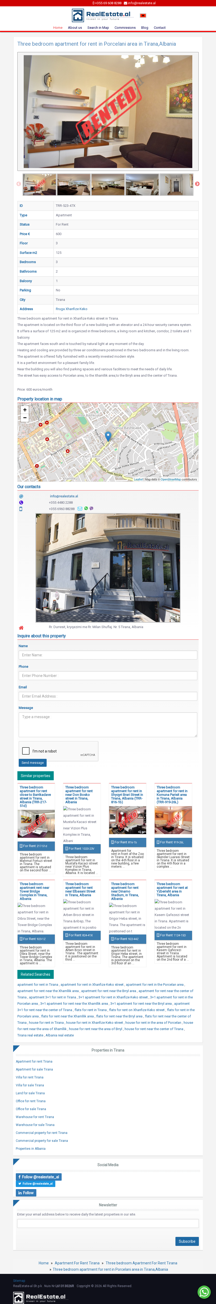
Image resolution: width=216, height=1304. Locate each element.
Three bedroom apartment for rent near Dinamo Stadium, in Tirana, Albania (125, 891)
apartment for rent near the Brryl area (109, 991)
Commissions (125, 28)
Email (23, 687)
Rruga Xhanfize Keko (71, 309)
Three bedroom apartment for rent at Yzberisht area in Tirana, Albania (172, 889)
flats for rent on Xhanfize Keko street (137, 1010)
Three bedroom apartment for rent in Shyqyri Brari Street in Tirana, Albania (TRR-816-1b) (127, 794)
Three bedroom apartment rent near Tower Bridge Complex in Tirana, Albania (34, 891)
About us (75, 28)
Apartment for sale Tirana (34, 1069)
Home (57, 28)
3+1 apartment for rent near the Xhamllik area (74, 1004)
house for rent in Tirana (47, 1023)
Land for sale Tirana (30, 1093)
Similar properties (35, 776)
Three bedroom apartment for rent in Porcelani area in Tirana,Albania (110, 1269)
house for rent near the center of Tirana (154, 1029)
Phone (23, 667)
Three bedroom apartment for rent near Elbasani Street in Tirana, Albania (80, 889)
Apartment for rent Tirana (34, 1061)
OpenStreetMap (171, 479)
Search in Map (98, 28)
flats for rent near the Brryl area (119, 1016)
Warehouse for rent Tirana (35, 1117)
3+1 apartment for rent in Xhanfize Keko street (113, 997)
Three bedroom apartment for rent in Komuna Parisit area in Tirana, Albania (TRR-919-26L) (172, 794)
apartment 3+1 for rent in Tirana (53, 997)
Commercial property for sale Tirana (42, 1141)
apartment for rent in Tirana (38, 985)
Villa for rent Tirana (29, 1077)
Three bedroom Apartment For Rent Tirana (141, 1263)
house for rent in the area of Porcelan (153, 1023)
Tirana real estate (30, 1035)
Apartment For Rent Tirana (77, 1263)
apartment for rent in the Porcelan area (155, 985)
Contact (160, 28)
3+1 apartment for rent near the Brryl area (141, 1004)
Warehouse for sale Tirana (35, 1125)
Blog (144, 28)
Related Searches (35, 974)
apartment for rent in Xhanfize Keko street (92, 985)
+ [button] (25, 409)
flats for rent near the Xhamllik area (68, 1016)
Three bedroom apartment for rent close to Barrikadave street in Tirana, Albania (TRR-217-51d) (35, 796)
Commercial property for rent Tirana (41, 1133)
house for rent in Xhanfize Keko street (95, 1023)
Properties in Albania (31, 1149)
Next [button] (197, 184)
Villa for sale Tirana (30, 1085)
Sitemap (19, 1281)
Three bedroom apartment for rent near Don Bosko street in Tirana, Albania (79, 794)
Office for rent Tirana (31, 1101)
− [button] (25, 417)
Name (23, 646)
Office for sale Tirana (31, 1109)
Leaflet (138, 479)
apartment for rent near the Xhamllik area (48, 991)
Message (26, 708)
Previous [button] (18, 184)
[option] (39, 185)
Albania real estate (60, 1035)
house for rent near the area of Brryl (96, 1029)
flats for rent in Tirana (91, 1010)
